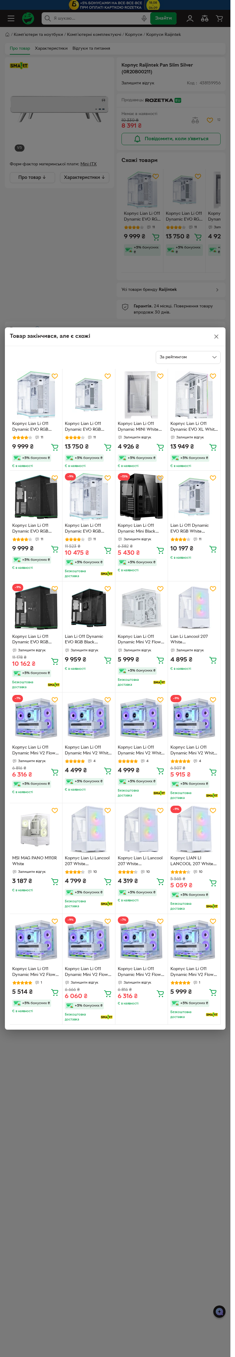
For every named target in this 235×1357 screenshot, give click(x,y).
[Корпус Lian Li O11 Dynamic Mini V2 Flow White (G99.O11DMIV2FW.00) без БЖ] (141, 607)
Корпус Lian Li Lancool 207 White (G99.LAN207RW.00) (87, 861)
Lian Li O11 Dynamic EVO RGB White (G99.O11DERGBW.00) (191, 529)
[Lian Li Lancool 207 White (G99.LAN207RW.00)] (194, 607)
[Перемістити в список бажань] (55, 376)
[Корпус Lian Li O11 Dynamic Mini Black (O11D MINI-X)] (141, 497)
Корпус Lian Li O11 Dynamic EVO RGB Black (30, 529)
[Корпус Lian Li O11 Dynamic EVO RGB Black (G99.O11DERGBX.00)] (36, 607)
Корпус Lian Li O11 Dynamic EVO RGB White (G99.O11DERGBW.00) (86, 529)
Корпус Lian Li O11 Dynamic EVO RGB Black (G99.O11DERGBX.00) (33, 640)
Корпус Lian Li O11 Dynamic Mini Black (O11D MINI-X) (136, 529)
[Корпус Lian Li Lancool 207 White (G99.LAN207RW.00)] (88, 829)
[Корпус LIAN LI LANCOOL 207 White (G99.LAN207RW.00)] (194, 829)
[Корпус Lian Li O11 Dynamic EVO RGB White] (36, 395)
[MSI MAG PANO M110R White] (36, 829)
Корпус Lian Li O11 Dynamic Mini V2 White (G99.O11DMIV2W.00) (88, 751)
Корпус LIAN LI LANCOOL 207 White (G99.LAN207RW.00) (191, 861)
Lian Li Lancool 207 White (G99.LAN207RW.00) (191, 640)
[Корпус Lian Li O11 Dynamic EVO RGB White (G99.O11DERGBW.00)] (88, 497)
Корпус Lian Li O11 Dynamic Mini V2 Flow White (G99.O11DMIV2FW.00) (34, 972)
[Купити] (55, 447)
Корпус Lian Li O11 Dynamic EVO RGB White (30, 427)
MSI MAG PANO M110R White (34, 861)
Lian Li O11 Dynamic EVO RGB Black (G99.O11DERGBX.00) (85, 640)
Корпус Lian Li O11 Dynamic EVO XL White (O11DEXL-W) (193, 427)
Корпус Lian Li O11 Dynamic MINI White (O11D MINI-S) (138, 427)
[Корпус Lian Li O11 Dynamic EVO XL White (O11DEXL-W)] (194, 395)
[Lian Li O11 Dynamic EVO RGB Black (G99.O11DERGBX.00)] (88, 607)
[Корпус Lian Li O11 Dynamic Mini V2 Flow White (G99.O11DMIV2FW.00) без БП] (36, 718)
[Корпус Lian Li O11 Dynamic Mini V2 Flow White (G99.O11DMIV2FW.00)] (36, 940)
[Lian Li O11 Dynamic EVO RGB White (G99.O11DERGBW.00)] (194, 497)
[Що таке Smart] (107, 573)
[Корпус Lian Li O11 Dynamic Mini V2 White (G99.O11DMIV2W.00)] (88, 718)
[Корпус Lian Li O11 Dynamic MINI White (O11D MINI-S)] (141, 395)
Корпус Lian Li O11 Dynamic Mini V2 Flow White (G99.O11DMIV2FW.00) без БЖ (140, 640)
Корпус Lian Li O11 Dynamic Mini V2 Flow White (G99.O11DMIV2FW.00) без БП (34, 751)
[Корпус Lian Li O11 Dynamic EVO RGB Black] (36, 497)
